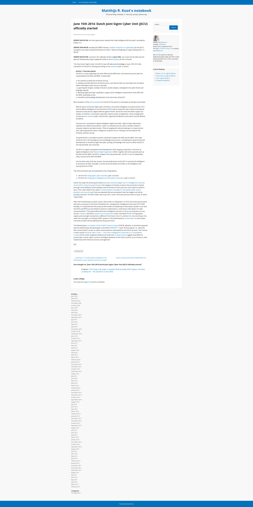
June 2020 (74, 308)
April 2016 (74, 355)
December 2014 (76, 392)
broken (127, 218)
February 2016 (75, 360)
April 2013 (74, 435)
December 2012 (76, 442)
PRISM (128, 214)
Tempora (82, 214)
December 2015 (76, 364)
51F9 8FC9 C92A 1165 (166, 48)
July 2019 (74, 319)
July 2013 (74, 430)
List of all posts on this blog (87, 2)
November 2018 (76, 329)
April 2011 (74, 482)
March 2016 (75, 357)
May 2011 (74, 480)
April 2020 (74, 312)
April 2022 (74, 298)
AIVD (142, 107)
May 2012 (74, 456)
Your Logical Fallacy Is (163, 78)
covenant (113, 66)
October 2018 (75, 331)
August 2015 (75, 374)
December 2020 (76, 303)
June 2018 (74, 336)
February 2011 (75, 487)
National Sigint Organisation (103, 152)
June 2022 (74, 296)
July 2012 (74, 451)
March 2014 (75, 411)
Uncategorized (78, 251)
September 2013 (76, 425)
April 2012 (74, 458)
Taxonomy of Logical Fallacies (165, 76)
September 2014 (76, 400)
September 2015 (76, 371)
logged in (86, 282)
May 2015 (74, 381)
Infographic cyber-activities (97, 176)
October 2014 (75, 397)
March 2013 (75, 437)
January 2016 (75, 362)
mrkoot (92, 35)
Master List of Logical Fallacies (166, 73)
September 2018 (76, 334)
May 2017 (74, 345)
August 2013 (75, 428)
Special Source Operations (104, 214)
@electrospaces (114, 59)
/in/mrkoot (162, 44)
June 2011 (74, 477)
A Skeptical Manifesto (163, 80)
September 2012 (76, 447)
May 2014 (74, 409)
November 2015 (76, 367)
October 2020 (75, 305)
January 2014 (75, 416)
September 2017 (76, 341)
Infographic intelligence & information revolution (105, 178)
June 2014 (74, 407)
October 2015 (75, 369)
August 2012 (75, 449)
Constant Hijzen (120, 235)
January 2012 (75, 463)
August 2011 (75, 472)
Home (74, 2)
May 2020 (74, 310)
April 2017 (74, 348)
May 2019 (74, 324)
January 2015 (75, 390)
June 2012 (74, 454)
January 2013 (75, 440)
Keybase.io (158, 51)
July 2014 (74, 404)
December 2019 (76, 315)
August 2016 (75, 350)
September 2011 (76, 470)
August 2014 (75, 402)
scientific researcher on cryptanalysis (121, 47)
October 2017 (75, 338)
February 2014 (75, 414)
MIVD (110, 109)
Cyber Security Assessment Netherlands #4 (132, 258)
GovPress (130, 504)
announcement (95, 102)
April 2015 (74, 383)
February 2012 (75, 461)
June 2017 (74, 343)
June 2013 (74, 433)
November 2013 (76, 421)
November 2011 (76, 468)
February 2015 (75, 388)
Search (157, 24)
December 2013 (76, 418)
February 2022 (75, 301)
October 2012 (75, 444)
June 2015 (74, 378)
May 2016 (74, 353)
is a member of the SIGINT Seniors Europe (102, 225)
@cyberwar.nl (163, 42)
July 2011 (74, 475)
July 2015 (74, 376)
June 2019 (74, 322)
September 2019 (76, 317)
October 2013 (75, 423)
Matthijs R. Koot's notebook (126, 10)
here (80, 43)
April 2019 (74, 327)
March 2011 (75, 484)
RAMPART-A (114, 228)
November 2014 (76, 395)
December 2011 (76, 465)
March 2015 (75, 385)
